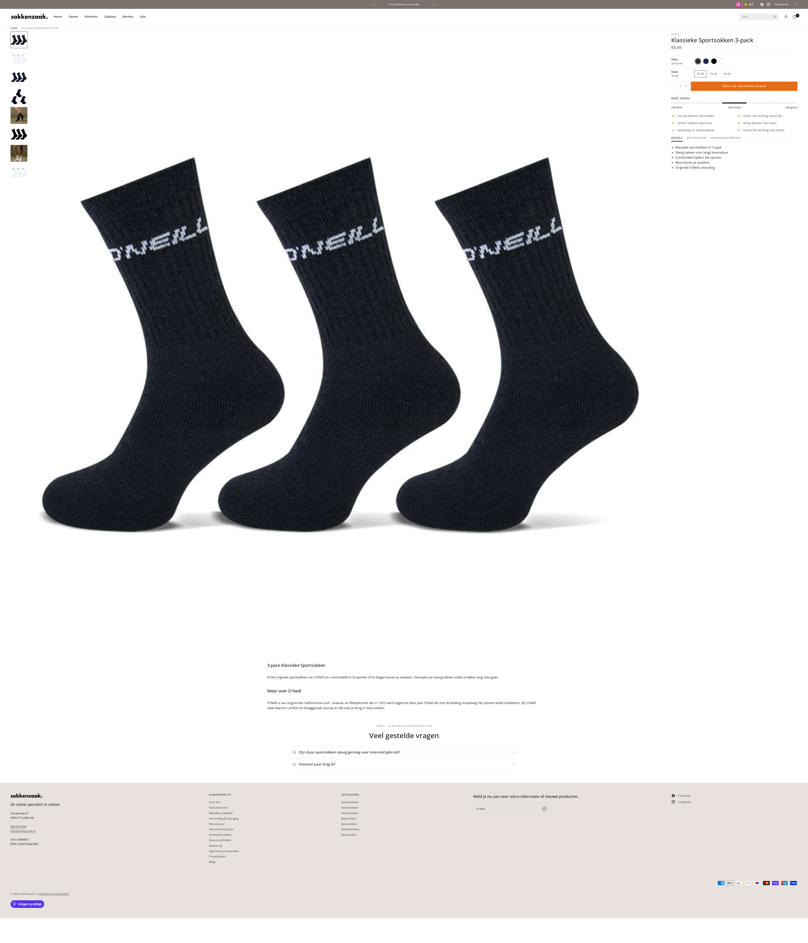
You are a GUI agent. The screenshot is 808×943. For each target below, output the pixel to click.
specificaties (697, 138)
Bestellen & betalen (221, 813)
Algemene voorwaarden (224, 851)
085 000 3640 (19, 826)
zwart (714, 61)
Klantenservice (218, 807)
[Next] (647, 345)
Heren (58, 17)
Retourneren (217, 824)
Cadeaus (110, 17)
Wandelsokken (350, 829)
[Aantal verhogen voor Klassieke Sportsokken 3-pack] (686, 86)
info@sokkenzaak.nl (23, 831)
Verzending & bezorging (224, 818)
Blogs (212, 862)
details (677, 138)
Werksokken (349, 835)
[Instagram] (768, 4)
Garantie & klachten (221, 829)
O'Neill (676, 34)
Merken (127, 17)
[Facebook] (762, 4)
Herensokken (349, 807)
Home (14, 28)
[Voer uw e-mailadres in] (544, 808)
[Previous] (40, 345)
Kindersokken (349, 813)
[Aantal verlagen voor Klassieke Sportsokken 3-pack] (674, 86)
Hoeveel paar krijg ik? (317, 764)
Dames (73, 17)
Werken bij (215, 846)
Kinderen (91, 17)
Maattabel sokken (220, 835)
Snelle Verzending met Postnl (404, 4)
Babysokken (348, 818)
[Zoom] (650, 40)
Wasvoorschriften (725, 138)
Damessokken (350, 802)
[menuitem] (59, 17)
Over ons (214, 802)
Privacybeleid (217, 856)
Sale (143, 17)
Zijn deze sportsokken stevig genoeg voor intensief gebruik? (349, 752)
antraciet (698, 61)
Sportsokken (349, 824)
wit (722, 61)
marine (706, 61)
